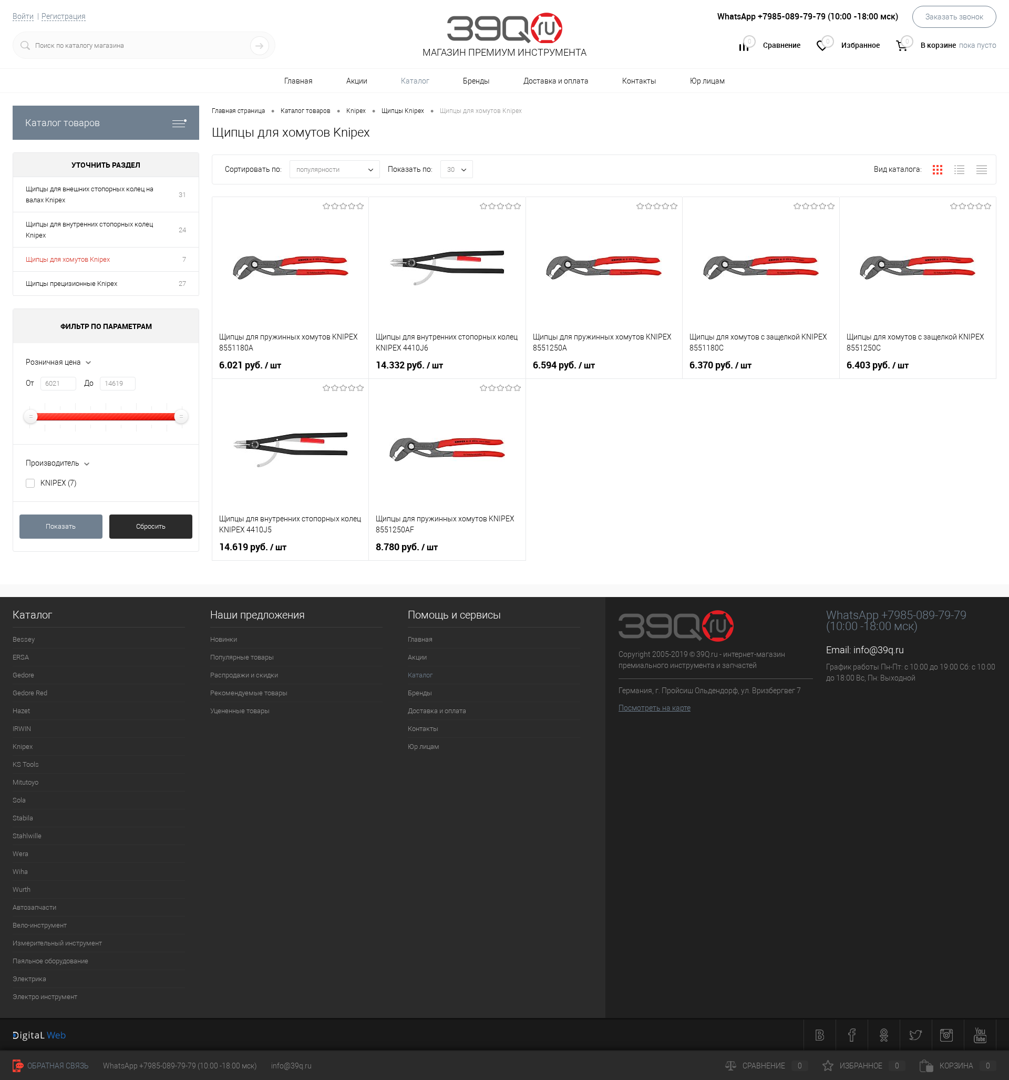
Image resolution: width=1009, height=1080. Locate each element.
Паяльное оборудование (50, 961)
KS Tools (26, 764)
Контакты (639, 81)
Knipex (23, 746)
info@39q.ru (878, 649)
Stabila (23, 818)
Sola (19, 800)
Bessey (24, 639)
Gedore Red (30, 693)
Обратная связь (57, 1066)
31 (182, 195)
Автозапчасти (34, 907)
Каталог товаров (62, 122)
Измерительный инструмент (57, 943)
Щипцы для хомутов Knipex (68, 259)
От (30, 383)
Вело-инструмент (40, 925)
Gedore (23, 675)
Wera (20, 854)
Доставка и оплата (556, 81)
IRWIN (22, 729)
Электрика (29, 979)
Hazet (21, 711)
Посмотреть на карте (655, 708)
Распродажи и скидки (244, 675)
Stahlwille (27, 836)
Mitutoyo (25, 782)
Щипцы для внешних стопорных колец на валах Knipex (89, 194)
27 (182, 283)
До (89, 383)
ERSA (21, 657)
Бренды (476, 81)
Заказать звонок (954, 17)
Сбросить (151, 526)
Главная (298, 81)
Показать (61, 526)
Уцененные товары (240, 711)
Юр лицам (707, 81)
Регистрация (64, 16)
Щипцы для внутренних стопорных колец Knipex (89, 229)
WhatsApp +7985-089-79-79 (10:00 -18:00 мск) (180, 1066)
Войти (23, 16)
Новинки (223, 639)
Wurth (21, 889)
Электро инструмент (45, 997)
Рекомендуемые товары (248, 693)
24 (182, 230)
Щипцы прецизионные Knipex (71, 283)
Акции (356, 81)
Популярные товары (242, 657)
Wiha (20, 872)
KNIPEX (58, 483)
